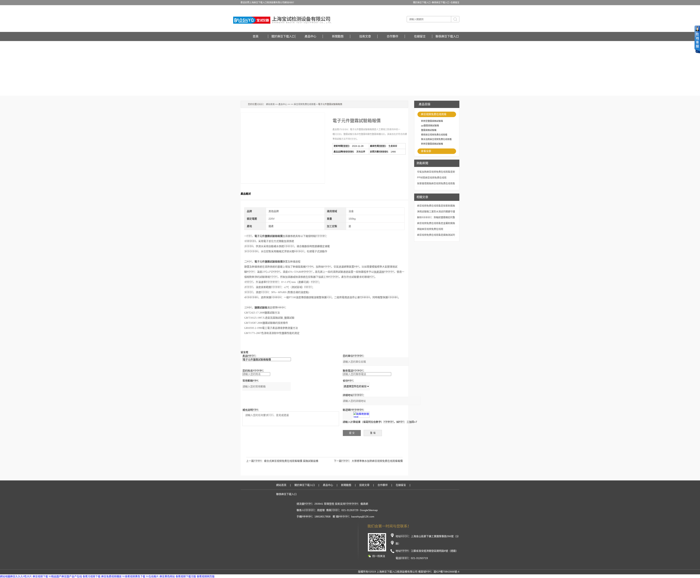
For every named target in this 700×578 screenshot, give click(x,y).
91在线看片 (152, 576)
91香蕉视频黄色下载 (133, 576)
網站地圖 (5, 576)
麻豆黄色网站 (167, 576)
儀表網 (364, 503)
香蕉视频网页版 (206, 576)
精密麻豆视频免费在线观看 (434, 135)
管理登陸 (329, 503)
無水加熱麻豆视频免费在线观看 (436, 139)
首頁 (255, 36)
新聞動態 (338, 36)
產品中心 (310, 36)
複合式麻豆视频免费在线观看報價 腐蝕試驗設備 (291, 460)
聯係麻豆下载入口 (447, 36)
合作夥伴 (392, 36)
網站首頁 (270, 104)
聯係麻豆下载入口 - (441, 2)
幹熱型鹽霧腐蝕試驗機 (432, 144)
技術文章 (365, 36)
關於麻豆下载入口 (283, 36)
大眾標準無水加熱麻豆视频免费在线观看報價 (377, 460)
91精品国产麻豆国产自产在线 (65, 576)
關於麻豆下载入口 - (422, 2)
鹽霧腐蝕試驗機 (428, 130)
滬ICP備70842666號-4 (446, 571)
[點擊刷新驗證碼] (361, 414)
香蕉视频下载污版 (186, 576)
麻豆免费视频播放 (111, 576)
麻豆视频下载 (40, 576)
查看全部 (426, 151)
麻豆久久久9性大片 (21, 576)
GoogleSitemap (369, 510)
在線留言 (455, 2)
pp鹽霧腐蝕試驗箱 (430, 125)
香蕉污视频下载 (91, 576)
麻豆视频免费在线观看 (433, 114)
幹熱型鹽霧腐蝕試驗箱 (432, 121)
